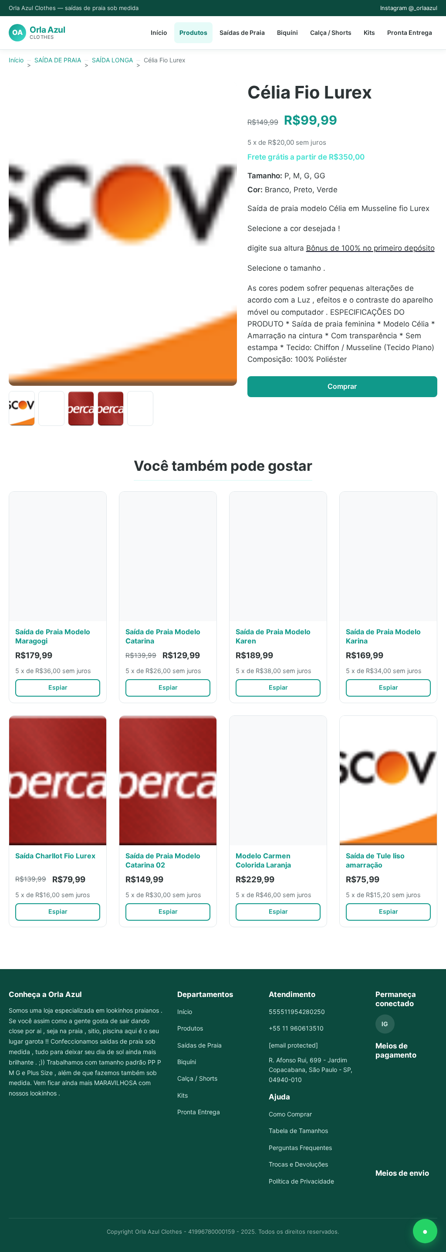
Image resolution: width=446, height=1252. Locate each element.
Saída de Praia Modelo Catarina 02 (162, 860)
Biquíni (287, 32)
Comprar (342, 386)
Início (159, 32)
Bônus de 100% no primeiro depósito (370, 248)
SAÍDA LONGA (112, 60)
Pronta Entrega (409, 32)
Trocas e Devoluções (298, 1164)
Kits (369, 32)
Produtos (193, 32)
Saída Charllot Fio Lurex (55, 855)
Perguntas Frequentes (300, 1147)
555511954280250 (297, 1011)
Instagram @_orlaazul (408, 7)
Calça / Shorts (330, 32)
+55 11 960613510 (296, 1028)
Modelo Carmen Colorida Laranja (263, 860)
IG (385, 1023)
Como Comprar (290, 1114)
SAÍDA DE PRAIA (57, 60)
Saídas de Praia (242, 32)
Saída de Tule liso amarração (375, 860)
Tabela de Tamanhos (298, 1130)
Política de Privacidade (301, 1181)
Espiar (58, 687)
